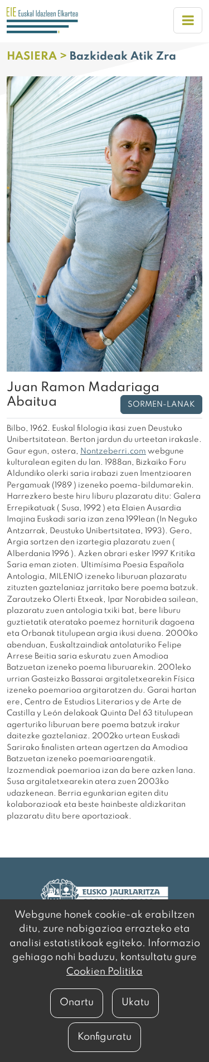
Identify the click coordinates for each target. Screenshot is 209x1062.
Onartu (77, 1002)
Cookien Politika (104, 972)
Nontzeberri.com (113, 451)
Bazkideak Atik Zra (123, 56)
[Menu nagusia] (187, 20)
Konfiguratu (104, 1037)
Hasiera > (38, 56)
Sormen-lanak (161, 404)
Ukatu (135, 1002)
